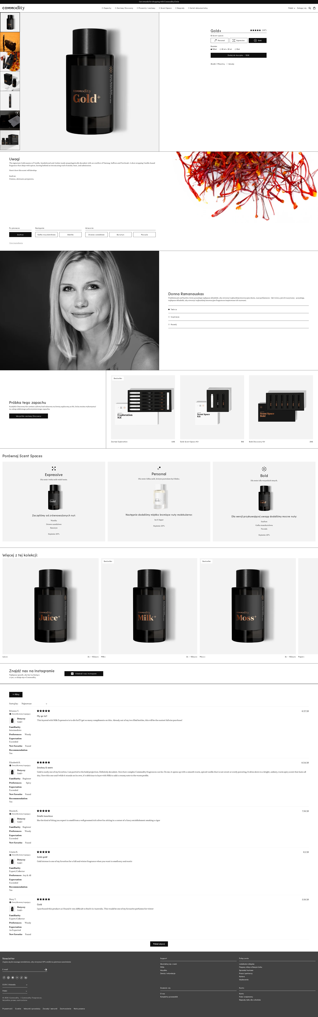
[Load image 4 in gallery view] (10, 81)
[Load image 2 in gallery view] (10, 42)
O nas (162, 994)
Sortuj (12, 704)
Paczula (144, 235)
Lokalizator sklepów (246, 964)
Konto (241, 994)
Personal (221, 40)
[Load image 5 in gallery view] (10, 101)
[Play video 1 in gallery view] (10, 120)
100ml (214, 49)
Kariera (242, 976)
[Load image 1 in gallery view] (10, 22)
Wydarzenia (243, 980)
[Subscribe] (44, 969)
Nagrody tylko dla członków (250, 1000)
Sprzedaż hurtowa (246, 970)
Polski (290, 8)
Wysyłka (163, 970)
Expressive (240, 40)
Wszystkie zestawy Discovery (28, 416)
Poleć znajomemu (246, 997)
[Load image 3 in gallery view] (10, 61)
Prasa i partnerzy (246, 973)
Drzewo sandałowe (96, 235)
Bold (259, 40)
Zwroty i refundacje (167, 973)
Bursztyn (120, 235)
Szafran (20, 235)
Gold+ (20, 722)
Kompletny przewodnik (169, 997)
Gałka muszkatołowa (47, 235)
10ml (238, 49)
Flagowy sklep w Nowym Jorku (250, 967)
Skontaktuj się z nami (168, 964)
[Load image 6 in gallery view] (10, 140)
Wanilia (70, 235)
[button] (106, 8)
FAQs (162, 967)
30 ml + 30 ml (226, 49)
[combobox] (291, 8)
